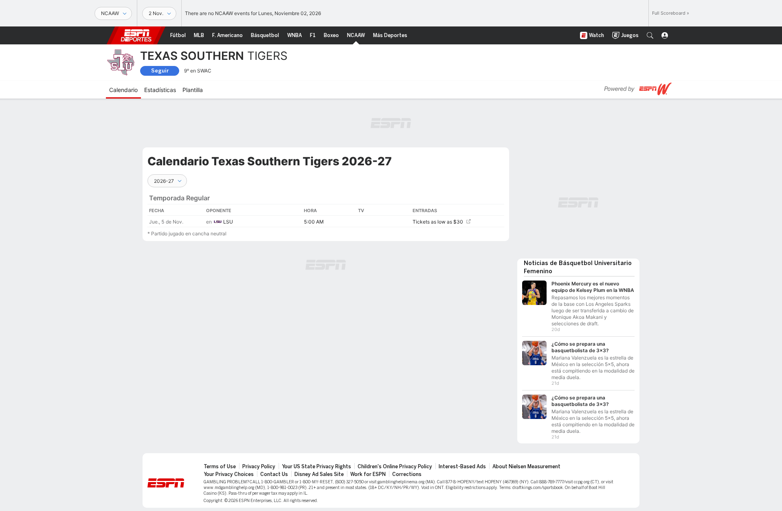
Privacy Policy (258, 466)
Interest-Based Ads (462, 466)
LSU (228, 222)
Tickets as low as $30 (438, 222)
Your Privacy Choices (229, 474)
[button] (650, 35)
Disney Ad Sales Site (319, 474)
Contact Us (274, 474)
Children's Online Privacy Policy (395, 466)
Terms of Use (220, 466)
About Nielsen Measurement (526, 466)
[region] (325, 207)
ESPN (136, 35)
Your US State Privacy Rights (316, 466)
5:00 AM (314, 222)
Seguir (160, 71)
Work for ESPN (368, 474)
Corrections (407, 474)
